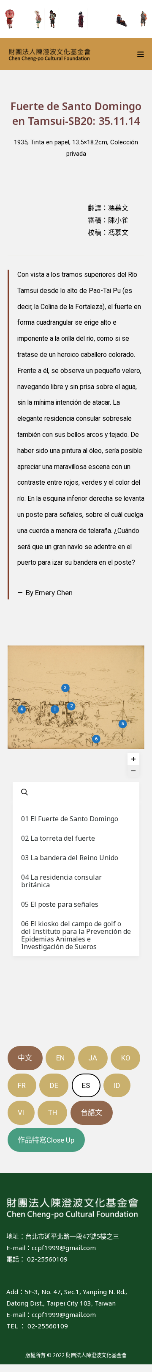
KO (125, 1058)
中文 (25, 1058)
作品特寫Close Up (46, 1140)
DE (54, 1085)
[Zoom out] (133, 771)
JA (92, 1058)
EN (60, 1058)
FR (22, 1085)
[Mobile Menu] (140, 54)
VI (21, 1112)
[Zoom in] (133, 759)
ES (86, 1085)
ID (117, 1085)
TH (52, 1112)
